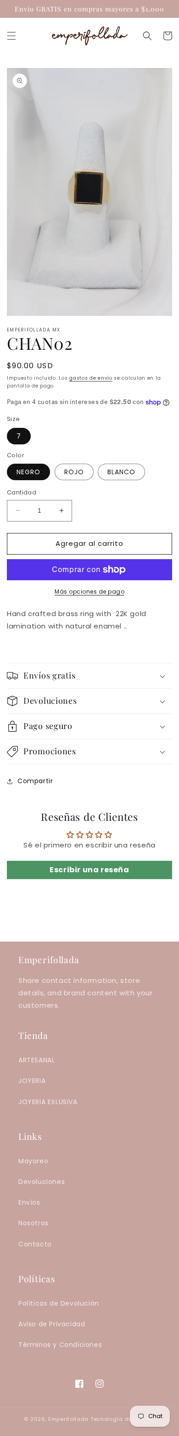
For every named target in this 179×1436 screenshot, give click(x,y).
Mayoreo (33, 1161)
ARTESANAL (36, 1060)
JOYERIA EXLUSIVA (48, 1101)
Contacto (35, 1244)
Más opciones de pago (89, 591)
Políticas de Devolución (58, 1303)
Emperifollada (69, 1419)
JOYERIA (31, 1080)
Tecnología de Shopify (122, 1419)
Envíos (29, 1202)
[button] (11, 36)
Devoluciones (41, 1181)
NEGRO (28, 472)
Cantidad (21, 492)
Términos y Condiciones (60, 1344)
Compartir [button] (35, 780)
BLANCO (121, 472)
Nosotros (33, 1223)
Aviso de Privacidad (51, 1324)
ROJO (74, 472)
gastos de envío (90, 378)
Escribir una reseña (89, 869)
